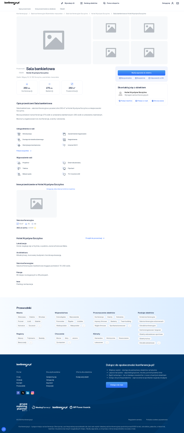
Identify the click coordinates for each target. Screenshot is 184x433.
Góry (66, 338)
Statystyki (49, 386)
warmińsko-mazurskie (50, 77)
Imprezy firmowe (101, 321)
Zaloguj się (50, 380)
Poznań (20, 321)
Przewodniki (21, 386)
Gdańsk (37, 321)
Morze (58, 338)
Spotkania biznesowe (117, 326)
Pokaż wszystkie (23, 151)
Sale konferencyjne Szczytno (77, 14)
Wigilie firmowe (100, 326)
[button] (89, 3)
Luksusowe (99, 342)
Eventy (110, 317)
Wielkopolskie (61, 326)
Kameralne (99, 338)
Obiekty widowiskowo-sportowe (151, 334)
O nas (19, 377)
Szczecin (32, 326)
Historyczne (110, 338)
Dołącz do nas (116, 384)
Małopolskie (74, 326)
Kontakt (19, 383)
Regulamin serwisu (135, 420)
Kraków (32, 317)
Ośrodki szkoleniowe (146, 343)
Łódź (29, 321)
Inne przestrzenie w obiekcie (45, 9)
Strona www (159, 101)
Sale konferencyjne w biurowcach (151, 321)
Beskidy (42, 338)
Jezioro (75, 338)
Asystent (49, 383)
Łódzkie (80, 321)
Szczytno (38, 77)
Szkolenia (119, 317)
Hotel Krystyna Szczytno (100, 14)
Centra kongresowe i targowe (150, 330)
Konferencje (99, 317)
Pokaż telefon (126, 101)
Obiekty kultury (144, 339)
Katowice (21, 326)
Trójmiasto (31, 338)
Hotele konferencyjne (147, 317)
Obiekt (62, 9)
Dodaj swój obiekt (82, 377)
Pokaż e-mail (143, 101)
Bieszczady (22, 342)
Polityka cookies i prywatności (157, 420)
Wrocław (42, 317)
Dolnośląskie (61, 317)
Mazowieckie (74, 317)
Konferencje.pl (22, 14)
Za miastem (60, 342)
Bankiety (114, 321)
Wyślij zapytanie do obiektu (141, 73)
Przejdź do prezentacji (94, 238)
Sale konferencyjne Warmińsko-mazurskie (47, 14)
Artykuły (19, 380)
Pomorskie (60, 321)
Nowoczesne (124, 338)
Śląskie (70, 321)
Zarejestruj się (51, 377)
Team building (126, 321)
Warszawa (22, 317)
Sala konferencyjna (25, 220)
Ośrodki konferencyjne (147, 326)
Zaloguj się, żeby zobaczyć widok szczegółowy (60, 189)
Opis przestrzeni (25, 9)
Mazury (20, 338)
